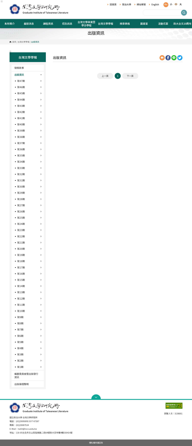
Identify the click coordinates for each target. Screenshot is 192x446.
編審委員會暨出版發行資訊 (26, 375)
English (155, 4)
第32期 (21, 174)
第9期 (20, 317)
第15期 (21, 280)
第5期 (20, 342)
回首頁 (113, 4)
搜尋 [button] (184, 13)
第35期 (21, 155)
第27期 (21, 205)
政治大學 (126, 4)
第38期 (21, 137)
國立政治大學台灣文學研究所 (12, 6)
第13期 (21, 292)
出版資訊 (19, 74)
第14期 (21, 286)
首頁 (14, 42)
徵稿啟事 (19, 68)
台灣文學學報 (24, 42)
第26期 (21, 211)
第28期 (21, 199)
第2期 (20, 360)
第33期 (21, 168)
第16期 (21, 273)
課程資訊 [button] (48, 23)
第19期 (21, 255)
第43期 (21, 105)
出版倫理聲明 (21, 384)
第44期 (21, 99)
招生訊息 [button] (67, 23)
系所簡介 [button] (9, 23)
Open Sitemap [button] (96, 397)
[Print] (162, 57)
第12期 (21, 298)
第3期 (20, 354)
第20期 (21, 248)
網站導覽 (141, 4)
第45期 (21, 93)
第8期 (20, 323)
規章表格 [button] (125, 23)
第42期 (21, 112)
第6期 (20, 336)
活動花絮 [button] (163, 23)
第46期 (21, 87)
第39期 (21, 130)
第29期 (21, 192)
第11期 (21, 304)
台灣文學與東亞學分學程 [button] (86, 23)
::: (2, 1)
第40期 (21, 124)
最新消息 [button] (29, 23)
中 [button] (176, 4)
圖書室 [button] (144, 23)
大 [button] (180, 4)
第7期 (20, 329)
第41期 (21, 118)
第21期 (21, 242)
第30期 (21, 186)
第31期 (21, 180)
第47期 (21, 81)
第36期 (21, 149)
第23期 (21, 230)
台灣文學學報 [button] (105, 23)
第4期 (20, 348)
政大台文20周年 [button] (182, 23)
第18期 (21, 261)
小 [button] (171, 4)
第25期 (21, 217)
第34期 (21, 161)
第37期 (21, 143)
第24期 (21, 224)
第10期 (21, 311)
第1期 (20, 367)
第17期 (21, 267)
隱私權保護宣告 (96, 442)
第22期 (21, 236)
